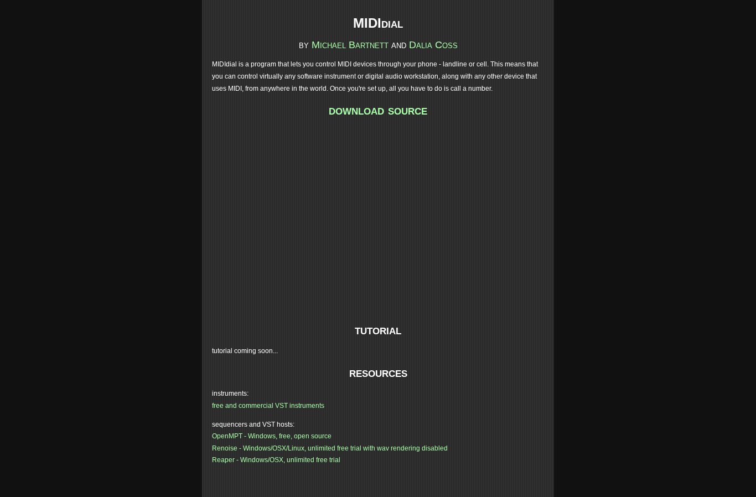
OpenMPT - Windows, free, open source (272, 436)
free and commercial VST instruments (268, 406)
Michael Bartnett (350, 44)
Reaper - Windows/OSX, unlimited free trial (276, 460)
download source (378, 109)
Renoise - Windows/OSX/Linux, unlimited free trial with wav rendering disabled (330, 448)
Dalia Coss (433, 44)
